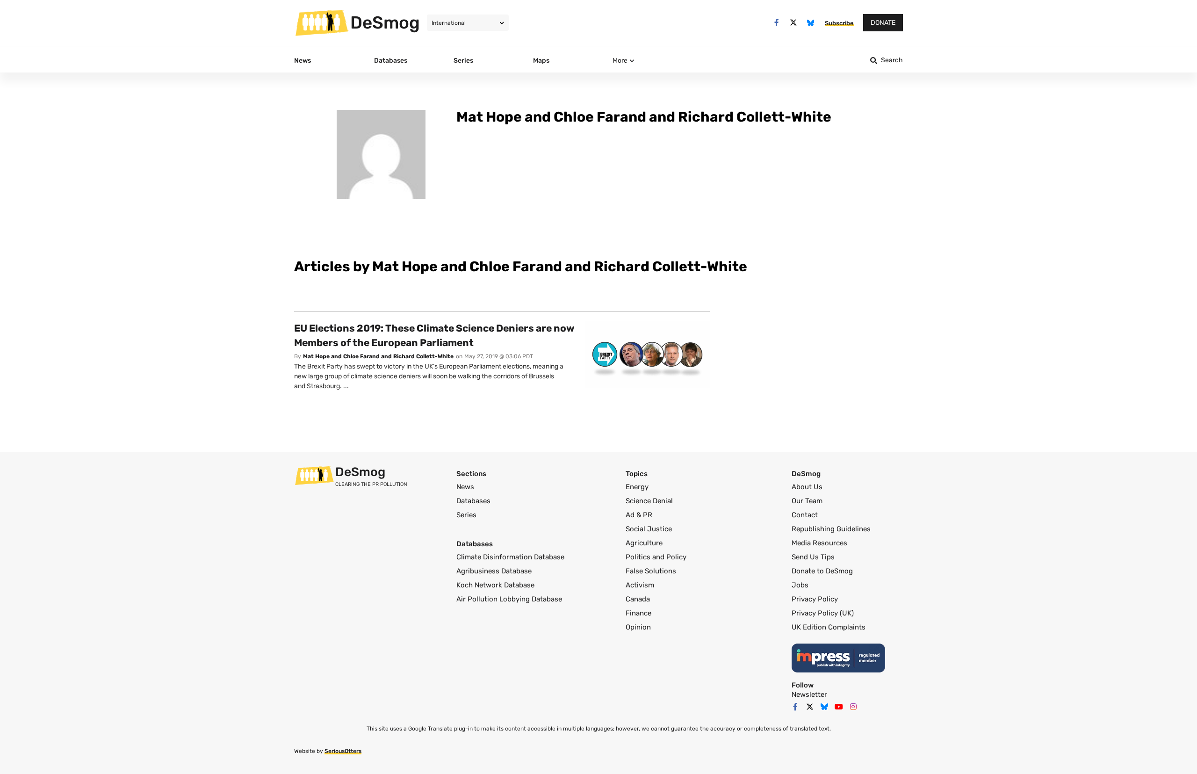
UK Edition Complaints (828, 627)
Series (466, 515)
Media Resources (819, 543)
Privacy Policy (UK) (823, 613)
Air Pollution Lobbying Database (509, 599)
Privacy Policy (815, 599)
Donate (883, 23)
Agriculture (644, 543)
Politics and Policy (656, 557)
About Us (807, 487)
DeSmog (385, 22)
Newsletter (809, 694)
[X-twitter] (793, 22)
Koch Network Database (495, 585)
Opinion (638, 627)
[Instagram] (853, 706)
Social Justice (649, 529)
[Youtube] (839, 706)
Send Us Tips (813, 557)
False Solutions (651, 571)
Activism (640, 585)
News (465, 487)
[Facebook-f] (776, 22)
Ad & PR (639, 515)
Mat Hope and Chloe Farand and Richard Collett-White (378, 356)
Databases (473, 501)
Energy (637, 487)
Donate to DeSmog (822, 571)
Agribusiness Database (494, 571)
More (620, 61)
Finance (638, 613)
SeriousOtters (342, 751)
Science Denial (649, 501)
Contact (805, 515)
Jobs (800, 585)
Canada (638, 599)
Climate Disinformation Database (510, 557)
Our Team (807, 501)
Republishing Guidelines (831, 529)
